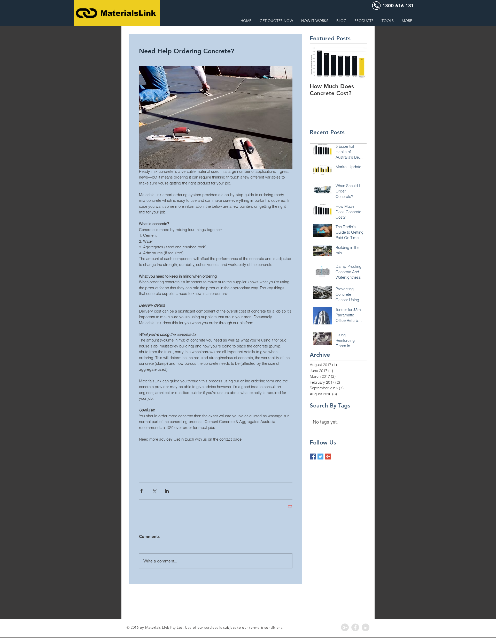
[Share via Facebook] (141, 490)
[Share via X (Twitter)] (154, 490)
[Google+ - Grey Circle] (345, 627)
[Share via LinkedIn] (166, 490)
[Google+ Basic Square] (328, 456)
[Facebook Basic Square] (313, 456)
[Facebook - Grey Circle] (355, 627)
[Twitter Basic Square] (320, 456)
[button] (387, 18)
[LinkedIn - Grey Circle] (365, 627)
